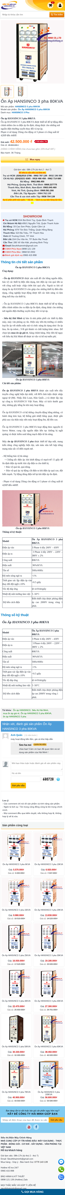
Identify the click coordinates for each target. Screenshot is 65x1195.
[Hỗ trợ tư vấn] (61, 1169)
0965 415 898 (30, 255)
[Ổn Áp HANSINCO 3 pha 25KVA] (16, 938)
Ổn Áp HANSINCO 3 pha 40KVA (16, 1001)
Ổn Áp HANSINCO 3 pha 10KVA (48, 864)
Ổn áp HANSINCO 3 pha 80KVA (20, 390)
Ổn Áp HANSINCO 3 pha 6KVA (16, 864)
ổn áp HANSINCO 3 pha (14, 716)
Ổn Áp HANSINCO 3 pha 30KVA (48, 955)
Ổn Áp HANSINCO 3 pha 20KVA (48, 910)
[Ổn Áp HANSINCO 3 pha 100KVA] (48, 1074)
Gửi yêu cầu (56, 1120)
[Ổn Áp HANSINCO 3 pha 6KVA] (16, 847)
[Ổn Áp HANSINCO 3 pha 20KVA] (48, 892)
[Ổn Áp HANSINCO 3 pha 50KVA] (16, 1029)
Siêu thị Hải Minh (40, 710)
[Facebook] (36, 1127)
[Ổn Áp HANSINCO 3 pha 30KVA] (48, 938)
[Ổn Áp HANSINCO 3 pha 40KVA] (16, 983)
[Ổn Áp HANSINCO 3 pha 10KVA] (48, 847)
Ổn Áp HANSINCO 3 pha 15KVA (16, 910)
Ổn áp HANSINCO (22, 710)
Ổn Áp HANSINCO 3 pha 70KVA (16, 1092)
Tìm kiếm (58, 14)
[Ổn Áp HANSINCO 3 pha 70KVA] (16, 1074)
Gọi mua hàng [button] (34, 1191)
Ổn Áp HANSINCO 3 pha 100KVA (49, 1093)
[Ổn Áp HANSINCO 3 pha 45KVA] (48, 983)
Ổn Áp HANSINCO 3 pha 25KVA (16, 955)
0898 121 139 (28, 249)
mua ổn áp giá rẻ (11, 713)
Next (60, 51)
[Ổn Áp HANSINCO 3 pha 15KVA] (16, 892)
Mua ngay (35, 159)
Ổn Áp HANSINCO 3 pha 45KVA (48, 1001)
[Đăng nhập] (60, 5)
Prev (4, 51)
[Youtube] (29, 1127)
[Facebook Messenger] (61, 1162)
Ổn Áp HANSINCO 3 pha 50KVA (16, 1046)
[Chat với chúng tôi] (61, 1177)
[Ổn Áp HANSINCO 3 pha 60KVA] (48, 1029)
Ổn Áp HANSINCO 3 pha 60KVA (48, 1046)
